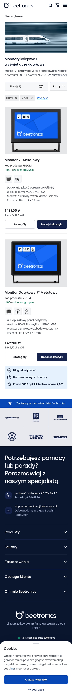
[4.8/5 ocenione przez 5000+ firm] (19, 637)
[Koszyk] (57, 5)
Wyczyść (42, 98)
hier (12, 668)
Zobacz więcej (57, 75)
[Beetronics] (18, 5)
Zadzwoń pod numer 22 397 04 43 (36, 493)
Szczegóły (19, 224)
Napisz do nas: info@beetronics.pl (36, 506)
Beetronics (23, 613)
